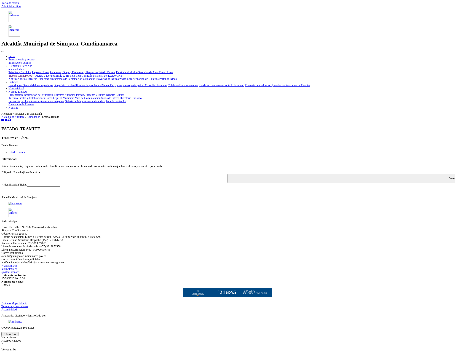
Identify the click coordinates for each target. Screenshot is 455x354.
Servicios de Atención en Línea (155, 72)
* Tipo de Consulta (12, 172)
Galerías (36, 101)
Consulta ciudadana (156, 85)
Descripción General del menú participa (31, 85)
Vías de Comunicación (88, 98)
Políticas (6, 303)
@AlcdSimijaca (10, 271)
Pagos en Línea (40, 72)
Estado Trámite (106, 72)
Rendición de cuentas (211, 85)
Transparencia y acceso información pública (21, 61)
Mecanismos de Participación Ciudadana (72, 78)
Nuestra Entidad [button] (18, 91)
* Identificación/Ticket (13, 184)
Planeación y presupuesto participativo (123, 85)
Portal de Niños (168, 78)
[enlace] (227, 203)
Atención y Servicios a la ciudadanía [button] (20, 67)
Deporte (110, 94)
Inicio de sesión (10, 2)
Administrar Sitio (11, 6)
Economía (14, 101)
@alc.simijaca (9, 268)
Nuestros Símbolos (64, 94)
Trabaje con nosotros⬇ (21, 75)
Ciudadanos (33, 116)
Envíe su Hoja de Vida (68, 75)
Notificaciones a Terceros (23, 78)
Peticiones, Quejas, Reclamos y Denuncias (74, 72)
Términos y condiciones (14, 306)
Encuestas (43, 78)
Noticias (13, 107)
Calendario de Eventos (21, 104)
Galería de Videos (95, 101)
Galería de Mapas (75, 101)
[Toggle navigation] (2, 51)
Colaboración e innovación (183, 85)
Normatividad (16, 88)
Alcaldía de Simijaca (13, 116)
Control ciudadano (233, 85)
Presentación (16, 94)
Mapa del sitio (19, 303)
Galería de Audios (116, 101)
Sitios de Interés (110, 98)
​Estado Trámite (17, 152)
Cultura (120, 94)
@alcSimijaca (9, 265)
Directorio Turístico (131, 98)
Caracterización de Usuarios (143, 78)
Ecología (26, 101)
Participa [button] (13, 82)
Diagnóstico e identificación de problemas (77, 85)
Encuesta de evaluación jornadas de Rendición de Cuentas (277, 85)
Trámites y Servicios (20, 72)
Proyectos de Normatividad (111, 78)
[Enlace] (227, 16)
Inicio (12, 56)
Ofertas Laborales (45, 75)
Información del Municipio (38, 94)
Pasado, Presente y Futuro (90, 94)
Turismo (13, 98)
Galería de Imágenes (52, 101)
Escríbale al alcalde (127, 72)
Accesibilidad (9, 309)
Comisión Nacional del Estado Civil (102, 75)
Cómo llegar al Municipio (60, 98)
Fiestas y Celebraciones (31, 98)
